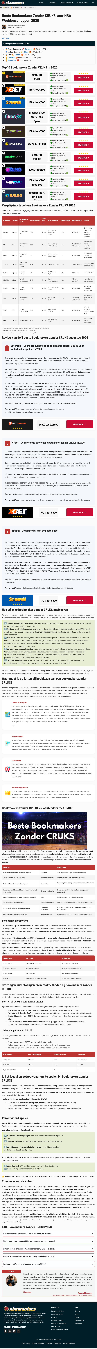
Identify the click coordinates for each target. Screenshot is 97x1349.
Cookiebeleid (49, 1343)
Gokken (77, 1314)
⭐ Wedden (6, 7)
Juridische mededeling (38, 1343)
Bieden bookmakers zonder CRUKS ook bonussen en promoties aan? (29, 1241)
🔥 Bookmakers (15, 7)
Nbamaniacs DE (79, 1323)
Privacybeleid (57, 1343)
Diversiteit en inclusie (57, 1320)
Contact (77, 1317)
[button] (93, 3)
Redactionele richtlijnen (57, 1311)
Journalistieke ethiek (57, 1314)
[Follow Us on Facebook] (5, 1331)
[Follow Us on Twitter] (10, 1331)
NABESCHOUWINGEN (82, 3)
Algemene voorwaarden (69, 1343)
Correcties (54, 1317)
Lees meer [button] (6, 38)
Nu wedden (82, 78)
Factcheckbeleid (55, 1326)
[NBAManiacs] (13, 3)
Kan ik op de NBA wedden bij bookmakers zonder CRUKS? (24, 1264)
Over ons (77, 1311)
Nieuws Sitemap (26, 1343)
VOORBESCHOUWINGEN (66, 3)
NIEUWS (41, 3)
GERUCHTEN (53, 3)
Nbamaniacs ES (79, 1320)
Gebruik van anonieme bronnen (59, 1329)
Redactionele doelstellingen (58, 1323)
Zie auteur (27, 1292)
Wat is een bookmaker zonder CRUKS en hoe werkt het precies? (27, 1233)
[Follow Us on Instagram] (14, 1331)
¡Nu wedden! (78, 424)
